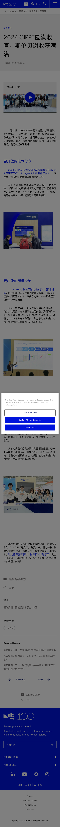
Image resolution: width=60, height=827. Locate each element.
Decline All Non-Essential (30, 420)
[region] (29, 413)
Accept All (30, 427)
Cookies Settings (30, 412)
